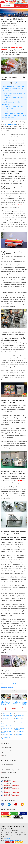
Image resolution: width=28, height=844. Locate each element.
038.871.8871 (7, 795)
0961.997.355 (7, 781)
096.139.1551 (7, 792)
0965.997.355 (7, 788)
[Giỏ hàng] (23, 6)
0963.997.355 (7, 785)
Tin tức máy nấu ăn (20, 713)
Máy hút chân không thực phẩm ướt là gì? (13, 86)
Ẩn (16, 83)
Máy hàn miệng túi (7, 713)
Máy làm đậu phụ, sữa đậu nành (19, 729)
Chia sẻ (4, 687)
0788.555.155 (15, 785)
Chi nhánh (18, 6)
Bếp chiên (18, 725)
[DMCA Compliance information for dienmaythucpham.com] (17, 817)
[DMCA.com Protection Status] (6, 817)
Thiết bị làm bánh (20, 731)
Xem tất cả (14, 708)
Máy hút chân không (7, 715)
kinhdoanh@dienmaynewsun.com (12, 840)
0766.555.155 (15, 781)
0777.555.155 (15, 788)
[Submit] (12, 5)
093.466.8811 (15, 795)
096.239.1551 (15, 792)
